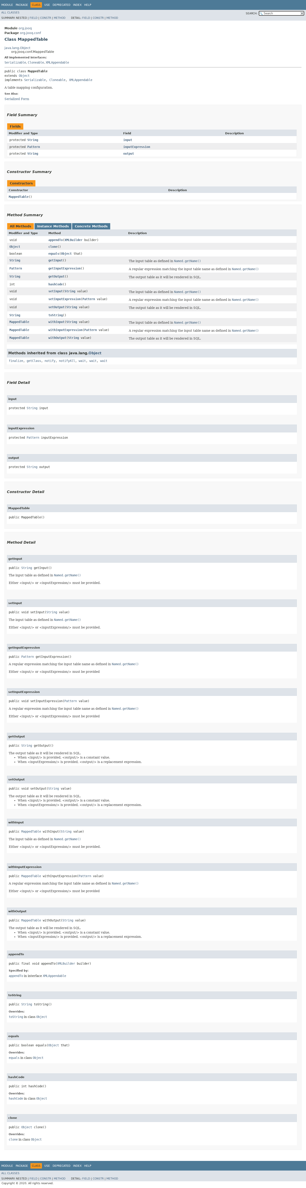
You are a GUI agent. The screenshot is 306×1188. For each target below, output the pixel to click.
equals (53, 253)
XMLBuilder (73, 240)
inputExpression (136, 147)
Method (59, 17)
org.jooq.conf (30, 33)
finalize (16, 361)
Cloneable (36, 62)
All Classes (10, 12)
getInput (55, 260)
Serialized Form (16, 99)
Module (7, 4)
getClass (34, 361)
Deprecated (61, 4)
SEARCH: (251, 13)
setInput (55, 291)
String (32, 140)
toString (55, 315)
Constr (45, 17)
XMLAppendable (57, 62)
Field (33, 17)
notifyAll (67, 361)
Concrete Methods (91, 226)
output (128, 153)
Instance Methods (53, 226)
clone (52, 246)
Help (87, 4)
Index (77, 4)
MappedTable (18, 197)
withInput (56, 322)
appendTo (55, 240)
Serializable (15, 62)
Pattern (33, 147)
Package (22, 4)
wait (82, 361)
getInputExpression (64, 268)
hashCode (55, 284)
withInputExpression (65, 330)
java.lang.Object (17, 48)
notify (50, 361)
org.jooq (25, 28)
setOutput (56, 307)
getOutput (56, 276)
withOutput (57, 338)
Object (24, 75)
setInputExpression (64, 299)
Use (47, 4)
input (127, 140)
